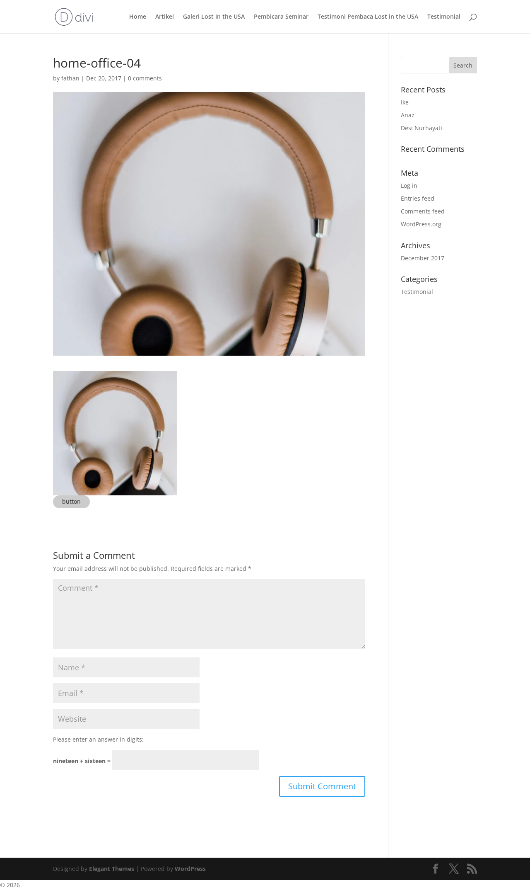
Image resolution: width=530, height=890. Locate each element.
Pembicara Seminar (281, 17)
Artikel (164, 17)
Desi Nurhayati (421, 128)
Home (137, 17)
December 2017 (422, 258)
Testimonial (443, 17)
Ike (405, 102)
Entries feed (417, 198)
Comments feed (423, 211)
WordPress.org (421, 224)
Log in (409, 185)
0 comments (145, 78)
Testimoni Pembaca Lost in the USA (368, 17)
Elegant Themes (111, 869)
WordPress (190, 869)
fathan (70, 78)
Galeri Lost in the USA (214, 17)
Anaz (407, 115)
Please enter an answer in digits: (98, 739)
